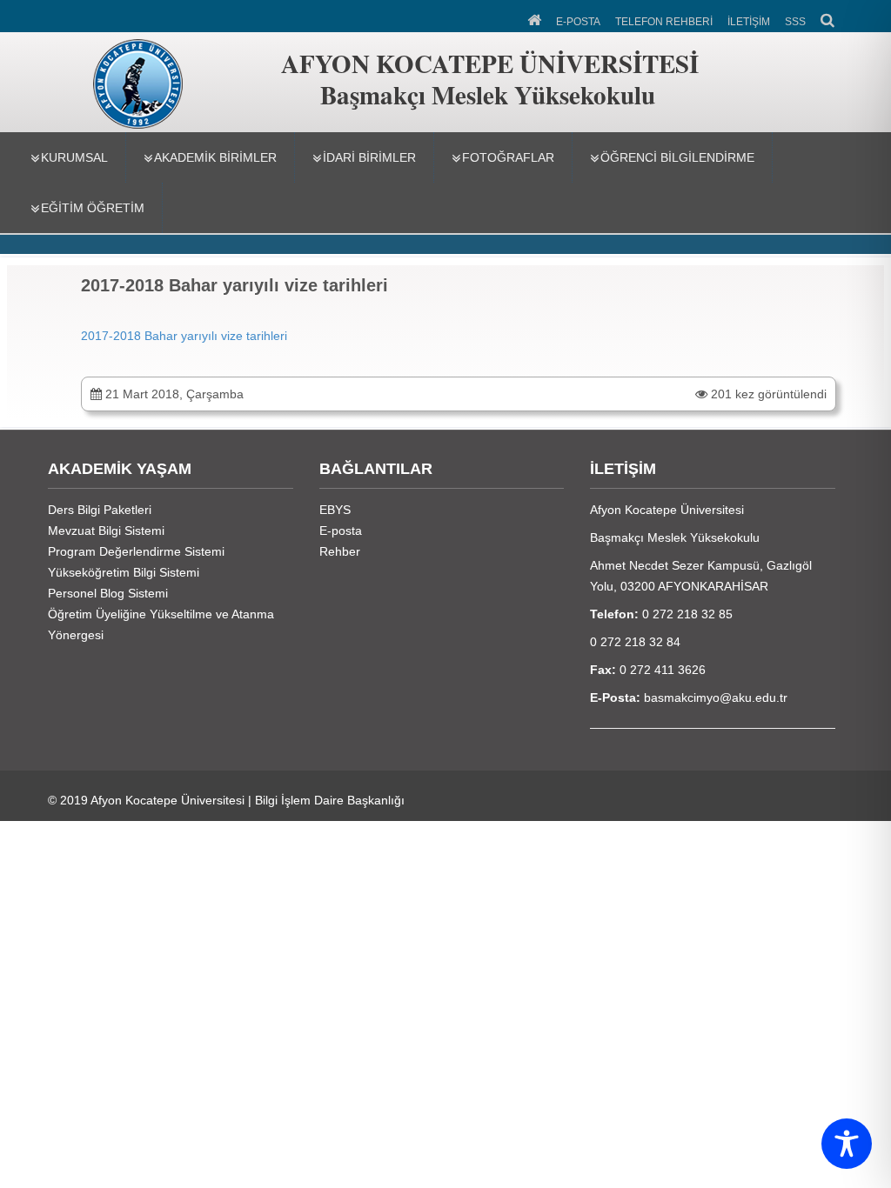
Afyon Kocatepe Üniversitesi (167, 800)
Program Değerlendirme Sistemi (136, 551)
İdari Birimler (369, 157)
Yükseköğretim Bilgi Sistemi (123, 572)
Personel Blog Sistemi (108, 593)
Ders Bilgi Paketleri (99, 510)
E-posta (340, 530)
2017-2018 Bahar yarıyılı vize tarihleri (184, 336)
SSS (795, 22)
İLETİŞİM (748, 22)
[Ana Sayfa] (535, 18)
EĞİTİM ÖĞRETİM (92, 208)
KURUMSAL (74, 157)
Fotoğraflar (508, 157)
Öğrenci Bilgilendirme (677, 157)
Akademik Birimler (215, 157)
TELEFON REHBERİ (664, 22)
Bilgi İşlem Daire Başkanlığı (330, 800)
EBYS (335, 510)
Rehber (339, 551)
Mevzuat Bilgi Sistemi (106, 530)
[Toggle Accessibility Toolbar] (847, 1144)
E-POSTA (578, 22)
